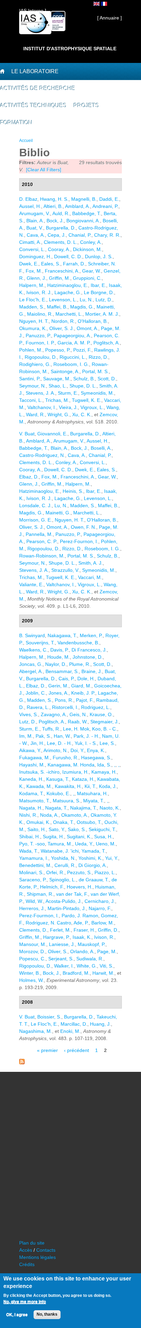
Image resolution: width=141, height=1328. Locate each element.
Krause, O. (101, 714)
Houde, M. (58, 657)
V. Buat (27, 433)
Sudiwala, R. (89, 958)
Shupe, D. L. (83, 386)
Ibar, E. (98, 285)
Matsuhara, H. (92, 793)
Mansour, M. (32, 944)
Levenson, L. (63, 299)
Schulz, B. (84, 378)
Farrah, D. (74, 263)
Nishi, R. (28, 815)
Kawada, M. (39, 786)
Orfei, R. (55, 872)
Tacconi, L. (30, 400)
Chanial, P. (79, 235)
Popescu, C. (32, 958)
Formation (16, 123)
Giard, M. (81, 685)
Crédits (27, 1264)
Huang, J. (100, 1024)
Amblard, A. (77, 206)
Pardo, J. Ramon (80, 915)
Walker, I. (64, 966)
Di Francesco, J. (89, 650)
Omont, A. (87, 328)
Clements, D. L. (60, 242)
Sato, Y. (57, 829)
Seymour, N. (32, 386)
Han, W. (62, 736)
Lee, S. (107, 743)
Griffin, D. (108, 930)
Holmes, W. (31, 980)
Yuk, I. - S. (86, 743)
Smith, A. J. (90, 563)
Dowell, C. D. (68, 256)
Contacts (45, 1250)
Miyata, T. (93, 800)
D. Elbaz (28, 199)
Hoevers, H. (79, 887)
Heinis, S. (73, 491)
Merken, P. (91, 635)
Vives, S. (28, 714)
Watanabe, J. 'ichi (60, 851)
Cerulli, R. (65, 865)
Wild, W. (34, 901)
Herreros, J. (32, 908)
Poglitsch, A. (106, 342)
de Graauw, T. (94, 879)
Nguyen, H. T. (34, 321)
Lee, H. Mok (76, 729)
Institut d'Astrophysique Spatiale (69, 48)
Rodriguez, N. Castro (48, 922)
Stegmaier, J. (104, 721)
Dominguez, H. (35, 256)
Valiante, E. (31, 584)
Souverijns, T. (40, 642)
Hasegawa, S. (96, 757)
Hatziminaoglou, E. (67, 285)
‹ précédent (76, 1050)
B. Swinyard (32, 635)
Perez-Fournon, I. (79, 541)
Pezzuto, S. (79, 872)
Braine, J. (91, 671)
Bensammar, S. (62, 671)
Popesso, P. (57, 350)
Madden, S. (31, 307)
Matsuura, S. (66, 800)
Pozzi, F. (82, 350)
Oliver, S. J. (61, 328)
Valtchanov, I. (41, 407)
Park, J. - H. (86, 736)
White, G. (87, 966)
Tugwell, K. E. (86, 400)
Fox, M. (34, 271)
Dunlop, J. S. (99, 256)
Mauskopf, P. (91, 944)
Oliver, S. (57, 951)
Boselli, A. (101, 448)
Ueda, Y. (84, 843)
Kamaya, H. (104, 772)
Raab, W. (78, 721)
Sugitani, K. (79, 836)
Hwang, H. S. (54, 199)
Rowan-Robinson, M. (42, 555)
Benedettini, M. (35, 865)
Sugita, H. (53, 836)
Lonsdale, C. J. (35, 505)
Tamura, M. (60, 843)
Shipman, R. (40, 894)
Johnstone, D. (88, 657)
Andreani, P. (105, 206)
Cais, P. (67, 678)
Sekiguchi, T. (102, 829)
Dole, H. (86, 678)
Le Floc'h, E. (32, 299)
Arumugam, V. (34, 213)
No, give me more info (24, 1301)
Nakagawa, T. (62, 635)
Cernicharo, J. (100, 901)
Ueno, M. (106, 843)
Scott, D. (107, 378)
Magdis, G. (82, 307)
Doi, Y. (77, 750)
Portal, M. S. (95, 371)
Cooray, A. (59, 249)
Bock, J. (55, 220)
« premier (47, 1050)
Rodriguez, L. (95, 707)
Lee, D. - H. (59, 743)
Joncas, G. (30, 664)
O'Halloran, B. (93, 321)
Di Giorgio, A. (92, 865)
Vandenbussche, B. (78, 642)
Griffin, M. (59, 278)
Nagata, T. (56, 808)
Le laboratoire (35, 71)
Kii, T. (90, 786)
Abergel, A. (31, 671)
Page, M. (107, 951)
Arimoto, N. (55, 750)
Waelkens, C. (33, 650)
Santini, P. (29, 378)
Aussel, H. (30, 206)
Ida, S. (104, 764)
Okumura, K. (33, 328)
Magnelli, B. (84, 199)
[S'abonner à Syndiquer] (22, 1062)
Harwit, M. (103, 973)
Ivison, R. (104, 937)
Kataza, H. (83, 779)
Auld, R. (60, 213)
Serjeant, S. (61, 958)
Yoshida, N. (63, 858)
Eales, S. (50, 263)
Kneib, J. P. (83, 693)
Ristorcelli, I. (65, 707)
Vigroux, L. (92, 407)
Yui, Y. (111, 858)
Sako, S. (77, 829)
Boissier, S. (49, 1017)
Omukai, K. (38, 822)
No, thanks (47, 1314)
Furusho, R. (65, 757)
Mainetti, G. (58, 512)
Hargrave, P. (56, 937)
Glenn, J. (36, 278)
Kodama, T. (31, 793)
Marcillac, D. (74, 1024)
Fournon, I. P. (40, 342)
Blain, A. (35, 220)
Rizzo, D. (98, 357)
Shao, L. (58, 386)
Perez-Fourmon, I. (39, 915)
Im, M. (26, 736)
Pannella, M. (39, 534)
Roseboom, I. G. (71, 364)
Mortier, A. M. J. (102, 314)
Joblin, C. (36, 693)
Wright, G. (58, 414)
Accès (25, 1250)
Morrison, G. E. (35, 520)
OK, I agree (17, 1314)
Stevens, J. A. (40, 393)
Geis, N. (78, 714)
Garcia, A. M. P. (74, 342)
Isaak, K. (82, 937)
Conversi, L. (32, 249)
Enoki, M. (70, 1031)
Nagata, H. (30, 808)
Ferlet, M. (60, 930)
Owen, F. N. (83, 527)
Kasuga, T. (57, 779)
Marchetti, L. (68, 314)
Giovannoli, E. (52, 433)
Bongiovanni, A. (83, 220)
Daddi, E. (109, 199)
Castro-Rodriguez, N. (42, 455)
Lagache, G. (67, 292)
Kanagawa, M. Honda (71, 764)
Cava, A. (36, 235)
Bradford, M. (76, 973)
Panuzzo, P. (38, 335)
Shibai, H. (29, 836)
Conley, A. (91, 242)
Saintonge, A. (65, 371)
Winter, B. (29, 973)
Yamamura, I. (33, 858)
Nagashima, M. (35, 1031)
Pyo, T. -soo (32, 843)
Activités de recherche (37, 88)
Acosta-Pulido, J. (64, 901)
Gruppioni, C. (87, 278)
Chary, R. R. (107, 235)
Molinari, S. (31, 872)
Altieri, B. (53, 206)
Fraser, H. (84, 930)
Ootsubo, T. (89, 822)
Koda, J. (108, 786)
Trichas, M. (57, 400)
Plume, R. (79, 664)
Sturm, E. (68, 393)
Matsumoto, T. (34, 800)
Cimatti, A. (30, 242)
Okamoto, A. (74, 815)
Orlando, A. (82, 951)
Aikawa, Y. (30, 750)
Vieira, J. (68, 407)
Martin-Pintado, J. (67, 908)
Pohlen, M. (30, 350)
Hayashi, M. (32, 764)
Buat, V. (34, 228)
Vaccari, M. (90, 577)
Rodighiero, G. (35, 364)
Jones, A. (58, 693)
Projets (86, 105)
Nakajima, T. (83, 808)
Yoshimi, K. (90, 858)
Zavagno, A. (54, 714)
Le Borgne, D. (99, 292)
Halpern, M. (31, 285)
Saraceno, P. (33, 879)
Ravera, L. (38, 707)
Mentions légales (37, 1257)
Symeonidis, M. (97, 393)
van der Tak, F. (72, 894)
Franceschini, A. (62, 271)
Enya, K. (96, 750)
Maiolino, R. (40, 314)
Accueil (26, 140)
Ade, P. (81, 922)
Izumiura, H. (75, 772)
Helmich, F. (52, 887)
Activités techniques (33, 105)
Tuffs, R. (51, 729)
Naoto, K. (110, 808)
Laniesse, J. (62, 944)
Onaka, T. (63, 822)
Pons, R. (64, 700)
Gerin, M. (58, 685)
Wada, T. (28, 851)
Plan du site (31, 1243)
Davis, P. (59, 650)
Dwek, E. (28, 263)
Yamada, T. (93, 851)
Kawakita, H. (68, 786)
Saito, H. (36, 829)
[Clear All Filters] (43, 169)
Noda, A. (49, 815)
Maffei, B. (57, 307)
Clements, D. (33, 930)
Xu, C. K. (81, 414)
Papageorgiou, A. (72, 335)
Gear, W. (91, 271)
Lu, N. (86, 299)
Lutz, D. (103, 299)
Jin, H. (37, 743)
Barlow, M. (102, 922)
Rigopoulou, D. (41, 357)
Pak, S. (43, 736)
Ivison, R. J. (39, 292)
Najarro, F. (100, 908)
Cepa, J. (57, 235)
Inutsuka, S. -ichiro (39, 772)
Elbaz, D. (29, 476)
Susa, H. (103, 836)
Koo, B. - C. (104, 729)
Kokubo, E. (58, 793)
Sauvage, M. (56, 378)
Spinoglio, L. (62, 879)
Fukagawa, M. (34, 757)
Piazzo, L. (105, 872)
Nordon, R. (63, 321)
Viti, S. (106, 966)
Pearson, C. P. (41, 541)
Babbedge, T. (86, 213)
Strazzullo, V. (65, 570)
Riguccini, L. (73, 357)
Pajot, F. (84, 700)
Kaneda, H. (31, 779)
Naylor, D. (55, 664)
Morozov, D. (32, 951)
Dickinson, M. (87, 249)
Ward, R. (35, 414)
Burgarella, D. (61, 228)
